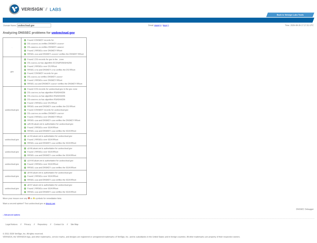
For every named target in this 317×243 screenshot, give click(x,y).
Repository (42, 224)
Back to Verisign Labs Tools (290, 15)
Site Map (74, 224)
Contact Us (59, 224)
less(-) (166, 25)
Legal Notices (12, 224)
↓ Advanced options (11, 215)
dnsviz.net (50, 203)
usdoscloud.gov (63, 32)
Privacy (27, 224)
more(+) (157, 25)
